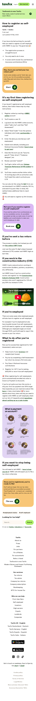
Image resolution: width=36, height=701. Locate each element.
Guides (11, 30)
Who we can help (18, 596)
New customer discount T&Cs (18, 685)
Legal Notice (18, 682)
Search (29, 522)
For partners (18, 549)
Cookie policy (18, 672)
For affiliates (18, 553)
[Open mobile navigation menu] (33, 4)
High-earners (18, 608)
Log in (15, 4)
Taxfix (4, 30)
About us (18, 540)
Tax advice (18, 578)
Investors (18, 605)
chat (16, 666)
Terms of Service (18, 679)
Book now (10, 226)
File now (9, 501)
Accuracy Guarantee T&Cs (18, 688)
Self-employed (18, 602)
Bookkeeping (18, 587)
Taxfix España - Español (18, 632)
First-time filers (18, 599)
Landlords (18, 614)
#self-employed (24, 513)
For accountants (18, 556)
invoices (22, 352)
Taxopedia (27, 527)
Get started (24, 4)
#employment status (10, 513)
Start (8, 87)
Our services (18, 572)
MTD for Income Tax (18, 590)
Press (18, 543)
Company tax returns (18, 581)
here (4, 391)
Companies (18, 617)
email (22, 666)
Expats (18, 611)
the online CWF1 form (13, 246)
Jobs (18, 546)
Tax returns (18, 575)
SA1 (24, 184)
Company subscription (18, 584)
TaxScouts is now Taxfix (18, 561)
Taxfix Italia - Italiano (18, 635)
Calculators (18, 527)
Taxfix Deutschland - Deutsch (18, 626)
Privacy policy (18, 676)
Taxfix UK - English (18, 623)
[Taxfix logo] (7, 4)
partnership (25, 133)
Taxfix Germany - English (18, 629)
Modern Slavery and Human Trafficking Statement (18, 565)
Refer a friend (18, 558)
